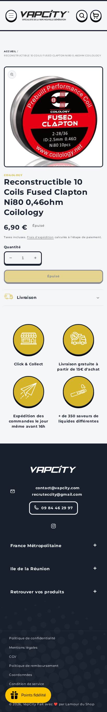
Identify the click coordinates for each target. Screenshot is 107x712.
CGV (12, 657)
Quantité (12, 247)
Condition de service (26, 684)
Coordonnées (20, 675)
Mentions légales (23, 647)
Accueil (10, 51)
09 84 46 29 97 (57, 508)
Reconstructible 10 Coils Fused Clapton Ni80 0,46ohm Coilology (52, 55)
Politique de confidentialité (32, 638)
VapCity (29, 704)
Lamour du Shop (79, 704)
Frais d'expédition (40, 237)
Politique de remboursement (34, 666)
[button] (11, 15)
